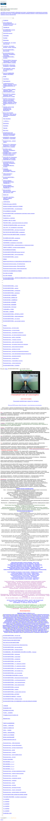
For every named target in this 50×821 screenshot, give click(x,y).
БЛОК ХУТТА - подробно (9, 146)
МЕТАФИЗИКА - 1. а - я (8, 761)
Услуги (25, 627)
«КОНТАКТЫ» (6, 201)
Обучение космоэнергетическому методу (31, 622)
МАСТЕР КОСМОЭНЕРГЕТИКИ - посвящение (14, 232)
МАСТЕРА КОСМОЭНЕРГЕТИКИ (11, 642)
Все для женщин (25, 628)
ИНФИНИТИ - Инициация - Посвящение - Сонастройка (9, 138)
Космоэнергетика (7, 614)
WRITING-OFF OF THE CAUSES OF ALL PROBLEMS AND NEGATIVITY (8, 108)
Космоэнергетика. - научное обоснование (12, 745)
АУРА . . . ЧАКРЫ (7, 730)
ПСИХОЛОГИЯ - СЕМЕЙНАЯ (10, 299)
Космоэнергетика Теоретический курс (22, 623)
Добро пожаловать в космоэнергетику (7, 174)
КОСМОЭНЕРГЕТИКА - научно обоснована (13, 254)
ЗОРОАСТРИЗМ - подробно (9, 62)
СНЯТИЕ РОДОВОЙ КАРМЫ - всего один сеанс (14, 225)
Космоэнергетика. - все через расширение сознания (14, 334)
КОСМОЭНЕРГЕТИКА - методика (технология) (14, 229)
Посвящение (21, 614)
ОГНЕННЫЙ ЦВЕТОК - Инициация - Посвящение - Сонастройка (9, 163)
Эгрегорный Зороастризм (43, 614)
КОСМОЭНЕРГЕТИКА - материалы (11, 292)
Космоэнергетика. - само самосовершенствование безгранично (17, 353)
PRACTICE (5, 130)
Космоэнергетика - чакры (11, 618)
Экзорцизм (41, 621)
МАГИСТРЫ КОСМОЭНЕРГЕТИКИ (11, 640)
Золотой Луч (29, 615)
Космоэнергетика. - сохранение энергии (12, 778)
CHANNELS (6, 78)
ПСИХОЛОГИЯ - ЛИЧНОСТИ (10, 297)
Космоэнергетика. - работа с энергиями (12, 337)
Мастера (35, 627)
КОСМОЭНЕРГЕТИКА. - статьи (10, 285)
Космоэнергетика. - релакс (9, 782)
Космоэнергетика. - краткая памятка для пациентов (14, 792)
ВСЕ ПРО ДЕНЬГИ (7, 275)
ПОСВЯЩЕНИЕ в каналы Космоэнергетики (9, 30)
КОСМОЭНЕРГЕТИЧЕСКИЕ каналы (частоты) (14, 252)
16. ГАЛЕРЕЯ (6, 810)
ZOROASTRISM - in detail (9, 91)
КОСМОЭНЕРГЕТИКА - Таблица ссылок (12, 698)
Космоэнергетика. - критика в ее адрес (11, 349)
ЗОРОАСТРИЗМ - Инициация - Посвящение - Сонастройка (10, 61)
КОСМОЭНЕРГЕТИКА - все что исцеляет (12, 673)
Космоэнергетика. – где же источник (11, 330)
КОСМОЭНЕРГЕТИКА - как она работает (12, 647)
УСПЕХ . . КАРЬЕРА (8, 712)
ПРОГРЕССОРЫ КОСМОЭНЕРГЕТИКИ (12, 637)
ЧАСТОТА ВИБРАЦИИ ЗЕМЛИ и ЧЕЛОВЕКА (8, 74)
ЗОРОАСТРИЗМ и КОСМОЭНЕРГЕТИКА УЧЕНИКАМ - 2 (8, 186)
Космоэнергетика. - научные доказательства (13, 747)
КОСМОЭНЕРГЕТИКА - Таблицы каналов (13, 649)
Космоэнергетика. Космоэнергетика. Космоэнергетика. (15, 644)
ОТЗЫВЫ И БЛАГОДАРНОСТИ (10, 715)
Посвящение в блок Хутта (12, 626)
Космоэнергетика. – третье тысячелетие (12, 363)
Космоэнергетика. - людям (9, 750)
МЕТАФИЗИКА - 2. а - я (8, 764)
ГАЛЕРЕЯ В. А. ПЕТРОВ (9, 218)
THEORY (5, 128)
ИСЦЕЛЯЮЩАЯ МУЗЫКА (9, 249)
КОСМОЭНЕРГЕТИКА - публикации (11, 290)
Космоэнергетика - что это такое (41, 615)
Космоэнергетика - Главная (36, 626)
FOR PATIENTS (6, 81)
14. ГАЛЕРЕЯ (6, 806)
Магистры (30, 627)
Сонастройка (28, 614)
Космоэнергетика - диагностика (13, 619)
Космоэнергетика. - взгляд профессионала (12, 754)
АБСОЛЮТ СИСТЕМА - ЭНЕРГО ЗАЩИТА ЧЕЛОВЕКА (8, 198)
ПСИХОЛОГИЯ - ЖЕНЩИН (9, 304)
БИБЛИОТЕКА (6, 718)
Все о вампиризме (17, 631)
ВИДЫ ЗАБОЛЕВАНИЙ (8, 737)
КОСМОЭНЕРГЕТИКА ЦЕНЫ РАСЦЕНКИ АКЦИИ (15, 794)
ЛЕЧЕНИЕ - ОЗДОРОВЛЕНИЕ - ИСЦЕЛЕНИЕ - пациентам (9, 170)
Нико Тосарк (15, 614)
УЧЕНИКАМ (6, 27)
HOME (4, 76)
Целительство (14, 627)
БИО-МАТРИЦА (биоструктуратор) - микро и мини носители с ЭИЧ (9, 191)
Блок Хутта (6, 615)
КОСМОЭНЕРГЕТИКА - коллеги (10, 256)
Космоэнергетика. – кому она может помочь (13, 342)
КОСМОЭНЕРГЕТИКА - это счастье (11, 318)
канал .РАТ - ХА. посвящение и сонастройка (13, 227)
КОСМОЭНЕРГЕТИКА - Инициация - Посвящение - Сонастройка (9, 54)
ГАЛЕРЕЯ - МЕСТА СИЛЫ (9, 220)
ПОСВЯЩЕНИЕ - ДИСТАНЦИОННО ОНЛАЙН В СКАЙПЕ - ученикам (19, 651)
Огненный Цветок (14, 615)
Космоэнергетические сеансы (24, 618)
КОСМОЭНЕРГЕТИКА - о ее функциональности (14, 680)
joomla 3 (2, 819)
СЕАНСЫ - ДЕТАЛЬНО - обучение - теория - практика (9, 47)
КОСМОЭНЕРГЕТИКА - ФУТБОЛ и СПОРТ (13, 314)
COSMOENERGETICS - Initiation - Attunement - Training (10, 84)
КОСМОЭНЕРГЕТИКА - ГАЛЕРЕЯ (11, 365)
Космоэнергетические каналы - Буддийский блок (14, 263)
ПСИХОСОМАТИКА (8, 759)
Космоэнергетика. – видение (9, 785)
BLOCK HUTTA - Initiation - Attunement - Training (9, 95)
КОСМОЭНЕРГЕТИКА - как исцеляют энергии (14, 321)
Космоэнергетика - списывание (11, 621)
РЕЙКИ (5, 259)
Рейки (36, 621)
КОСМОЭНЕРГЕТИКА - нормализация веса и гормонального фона (18, 245)
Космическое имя (23, 621)
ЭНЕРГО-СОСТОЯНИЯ (8, 734)
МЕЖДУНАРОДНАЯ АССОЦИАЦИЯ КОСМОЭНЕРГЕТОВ (17, 261)
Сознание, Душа (35, 623)
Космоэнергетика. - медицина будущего (12, 787)
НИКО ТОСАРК (7, 215)
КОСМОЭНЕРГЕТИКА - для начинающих (12, 208)
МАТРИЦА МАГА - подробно (10, 152)
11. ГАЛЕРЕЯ (6, 799)
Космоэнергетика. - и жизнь (9, 752)
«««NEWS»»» (6, 121)
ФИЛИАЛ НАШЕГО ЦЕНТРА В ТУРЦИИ (13, 206)
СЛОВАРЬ (5, 705)
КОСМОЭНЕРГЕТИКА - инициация (11, 654)
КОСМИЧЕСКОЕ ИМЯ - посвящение (11, 238)
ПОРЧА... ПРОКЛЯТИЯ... (9, 732)
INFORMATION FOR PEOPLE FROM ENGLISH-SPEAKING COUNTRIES (9, 134)
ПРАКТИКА (6, 40)
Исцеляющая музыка (7, 631)
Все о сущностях (26, 631)
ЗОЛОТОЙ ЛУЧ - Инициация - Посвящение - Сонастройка (10, 158)
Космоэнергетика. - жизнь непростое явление (13, 346)
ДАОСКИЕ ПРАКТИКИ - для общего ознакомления (14, 796)
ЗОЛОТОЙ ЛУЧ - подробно (9, 159)
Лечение (21, 627)
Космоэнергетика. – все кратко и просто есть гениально (15, 344)
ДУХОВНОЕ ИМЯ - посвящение (10, 240)
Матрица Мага (22, 615)
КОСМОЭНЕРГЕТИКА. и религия (11, 687)
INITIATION (6, 123)
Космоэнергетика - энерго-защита (28, 619)
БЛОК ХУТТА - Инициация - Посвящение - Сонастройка (9, 145)
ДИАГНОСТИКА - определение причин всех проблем (15, 222)
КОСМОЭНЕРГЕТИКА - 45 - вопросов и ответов (14, 668)
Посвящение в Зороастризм (17, 629)
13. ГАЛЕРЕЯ (6, 803)
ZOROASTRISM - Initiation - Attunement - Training (9, 90)
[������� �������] (3, 2)
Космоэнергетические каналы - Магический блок (14, 266)
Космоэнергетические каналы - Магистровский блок (15, 268)
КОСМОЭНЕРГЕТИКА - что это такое (12, 661)
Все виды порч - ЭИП (35, 631)
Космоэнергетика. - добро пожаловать (11, 743)
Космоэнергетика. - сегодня (9, 757)
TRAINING (5, 125)
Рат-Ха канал (30, 621)
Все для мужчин (17, 628)
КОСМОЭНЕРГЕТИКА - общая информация (13, 316)
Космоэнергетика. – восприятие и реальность (13, 332)
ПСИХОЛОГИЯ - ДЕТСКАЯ (9, 306)
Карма (38, 619)
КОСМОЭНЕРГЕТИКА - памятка (10, 689)
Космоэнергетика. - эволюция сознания (12, 356)
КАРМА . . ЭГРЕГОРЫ (8, 725)
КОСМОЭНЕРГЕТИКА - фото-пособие (9, 50)
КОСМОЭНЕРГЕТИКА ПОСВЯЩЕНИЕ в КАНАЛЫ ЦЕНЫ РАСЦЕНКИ (20, 701)
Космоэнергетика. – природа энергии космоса (13, 773)
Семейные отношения (24, 626)
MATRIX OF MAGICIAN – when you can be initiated (9, 99)
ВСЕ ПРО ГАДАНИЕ (8, 273)
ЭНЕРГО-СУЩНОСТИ (8, 727)
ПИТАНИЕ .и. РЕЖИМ (8, 311)
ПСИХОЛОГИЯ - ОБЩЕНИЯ (10, 295)
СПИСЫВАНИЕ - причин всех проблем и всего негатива (9, 69)
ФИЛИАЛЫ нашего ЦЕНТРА (10, 204)
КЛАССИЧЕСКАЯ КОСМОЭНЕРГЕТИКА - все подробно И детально (9, 24)
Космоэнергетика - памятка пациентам (34, 625)
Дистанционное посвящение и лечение (31, 616)
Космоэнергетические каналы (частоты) (12, 616)
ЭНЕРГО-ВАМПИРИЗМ (8, 723)
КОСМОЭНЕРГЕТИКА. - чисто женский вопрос (14, 682)
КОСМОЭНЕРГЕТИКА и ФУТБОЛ (11, 694)
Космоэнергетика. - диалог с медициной (12, 789)
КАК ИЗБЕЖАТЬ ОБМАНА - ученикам (12, 696)
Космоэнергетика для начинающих (38, 620)
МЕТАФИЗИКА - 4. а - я (8, 768)
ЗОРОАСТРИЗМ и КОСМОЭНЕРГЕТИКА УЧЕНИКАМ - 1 (8, 182)
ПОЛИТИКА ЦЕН (7, 813)
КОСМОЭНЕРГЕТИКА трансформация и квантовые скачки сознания (19, 213)
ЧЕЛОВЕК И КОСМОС (8, 710)
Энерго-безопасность (28, 632)
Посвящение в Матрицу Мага (40, 632)
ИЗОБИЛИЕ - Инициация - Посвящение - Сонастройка (9, 65)
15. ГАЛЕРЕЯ (6, 808)
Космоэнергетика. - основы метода (11, 358)
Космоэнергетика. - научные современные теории (14, 771)
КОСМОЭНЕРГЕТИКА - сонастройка (11, 656)
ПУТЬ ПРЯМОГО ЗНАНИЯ (9, 211)
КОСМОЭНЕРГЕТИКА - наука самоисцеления (13, 684)
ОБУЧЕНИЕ (6, 35)
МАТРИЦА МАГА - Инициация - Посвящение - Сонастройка (9, 150)
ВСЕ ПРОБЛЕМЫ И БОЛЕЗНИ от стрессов (13, 675)
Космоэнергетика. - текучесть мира (11, 327)
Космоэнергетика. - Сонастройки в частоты (13, 360)
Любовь (5, 325)
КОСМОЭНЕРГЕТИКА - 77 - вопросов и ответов (14, 663)
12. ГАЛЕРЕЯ (6, 801)
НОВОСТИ (5, 194)
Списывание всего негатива (23, 620)
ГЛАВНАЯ (5, 20)
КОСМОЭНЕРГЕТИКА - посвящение (11, 659)
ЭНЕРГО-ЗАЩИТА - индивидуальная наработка (14, 247)
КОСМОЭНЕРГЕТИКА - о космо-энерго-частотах (14, 691)
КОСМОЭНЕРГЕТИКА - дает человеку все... (13, 670)
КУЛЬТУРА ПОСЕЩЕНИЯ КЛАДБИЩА (12, 270)
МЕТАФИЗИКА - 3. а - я (8, 766)
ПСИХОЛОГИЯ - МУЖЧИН (9, 302)
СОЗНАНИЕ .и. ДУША (8, 309)
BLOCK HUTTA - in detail (9, 96)
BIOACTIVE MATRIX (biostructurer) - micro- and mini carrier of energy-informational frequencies (9, 114)
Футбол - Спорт (41, 627)
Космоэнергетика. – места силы (10, 775)
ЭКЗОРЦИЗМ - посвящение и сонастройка (12, 242)
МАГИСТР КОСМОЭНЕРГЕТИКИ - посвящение (14, 234)
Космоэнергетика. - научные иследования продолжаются (15, 351)
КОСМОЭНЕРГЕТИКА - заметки (10, 288)
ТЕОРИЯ (5, 38)
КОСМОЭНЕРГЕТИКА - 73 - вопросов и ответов (14, 666)
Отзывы (11, 628)
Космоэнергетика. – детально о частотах (12, 339)
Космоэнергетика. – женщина (9, 780)
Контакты (18, 622)
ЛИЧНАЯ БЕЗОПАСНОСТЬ (9, 739)
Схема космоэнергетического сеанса (40, 618)
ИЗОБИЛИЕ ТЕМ (7, 708)
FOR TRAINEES (7, 118)
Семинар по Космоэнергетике (17, 625)
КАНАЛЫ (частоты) (7, 33)
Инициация (34, 614)
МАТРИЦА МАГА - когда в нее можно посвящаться (9, 154)
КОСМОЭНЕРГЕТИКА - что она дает (11, 635)
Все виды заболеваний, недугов (16, 632)
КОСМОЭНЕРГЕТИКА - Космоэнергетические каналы (15, 677)
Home (6, 368)
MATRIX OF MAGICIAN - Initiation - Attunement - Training (10, 102)
